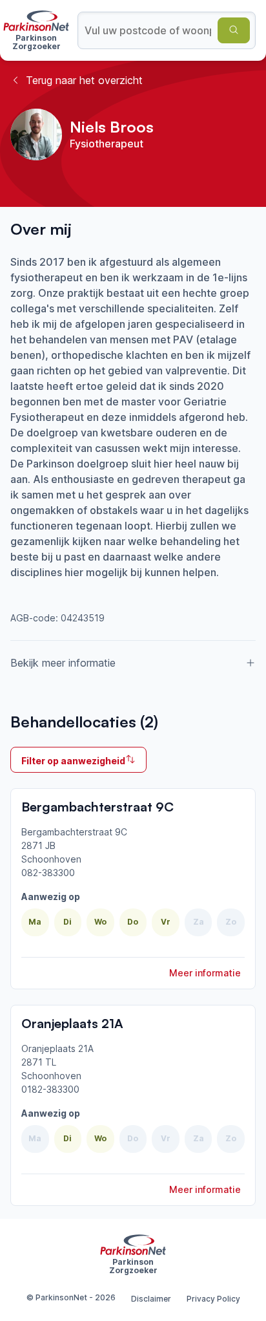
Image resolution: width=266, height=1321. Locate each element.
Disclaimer (151, 1299)
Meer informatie (205, 972)
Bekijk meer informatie (63, 662)
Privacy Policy (213, 1299)
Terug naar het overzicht (84, 80)
